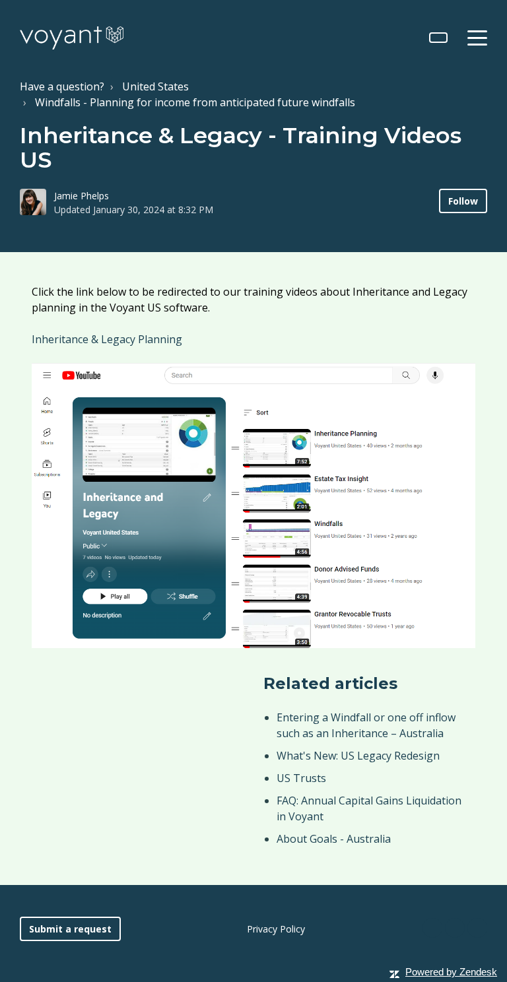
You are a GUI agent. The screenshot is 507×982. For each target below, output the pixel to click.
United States (155, 86)
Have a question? (62, 86)
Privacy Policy (276, 929)
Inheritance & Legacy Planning (107, 339)
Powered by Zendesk (451, 971)
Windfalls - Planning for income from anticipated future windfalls (195, 102)
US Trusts (301, 778)
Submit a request (70, 929)
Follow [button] (463, 201)
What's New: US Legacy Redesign (358, 755)
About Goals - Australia (334, 839)
